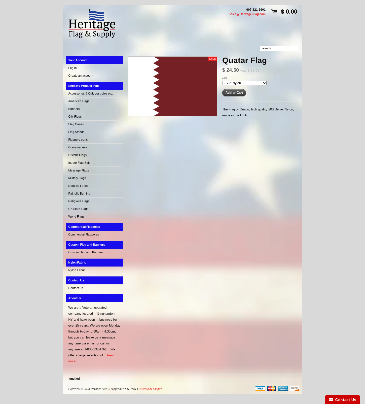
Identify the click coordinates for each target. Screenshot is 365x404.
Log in (72, 68)
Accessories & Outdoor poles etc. (90, 93)
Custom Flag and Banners (86, 252)
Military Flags (77, 178)
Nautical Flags (78, 186)
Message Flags (78, 170)
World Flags (76, 216)
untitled (74, 378)
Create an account (80, 75)
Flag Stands (76, 132)
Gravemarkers (77, 147)
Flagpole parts (78, 139)
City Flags (75, 116)
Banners (74, 109)
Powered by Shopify (150, 389)
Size (224, 77)
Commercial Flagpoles (83, 234)
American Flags (78, 101)
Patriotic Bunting (79, 193)
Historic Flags (77, 155)
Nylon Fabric (76, 270)
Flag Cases (76, 124)
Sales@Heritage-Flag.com (247, 14)
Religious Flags (78, 201)
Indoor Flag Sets (79, 163)
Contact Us (75, 288)
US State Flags (78, 209)
